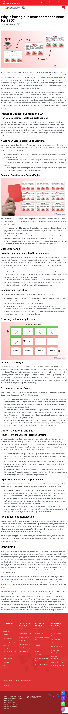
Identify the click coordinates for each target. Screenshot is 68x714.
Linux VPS (22, 641)
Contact (62, 2)
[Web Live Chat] (63, 698)
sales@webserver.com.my (13, 3)
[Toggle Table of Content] (18, 24)
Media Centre (7, 658)
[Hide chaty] (63, 709)
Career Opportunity (9, 642)
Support (52, 2)
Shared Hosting (24, 637)
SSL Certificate (55, 639)
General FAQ (7, 662)
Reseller (5, 634)
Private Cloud (39, 633)
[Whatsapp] (63, 703)
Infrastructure (7, 638)
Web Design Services (57, 666)
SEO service (9, 607)
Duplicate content (53, 77)
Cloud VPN (38, 655)
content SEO (5, 579)
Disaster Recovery (56, 643)
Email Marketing (24, 648)
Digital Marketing (56, 646)
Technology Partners (9, 651)
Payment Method (8, 655)
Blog (4, 666)
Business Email (24, 651)
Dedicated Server (24, 644)
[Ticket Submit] (63, 692)
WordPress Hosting (25, 633)
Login (44, 2)
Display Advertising (57, 662)
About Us (6, 631)
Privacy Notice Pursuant (10, 702)
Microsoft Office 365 (41, 664)
